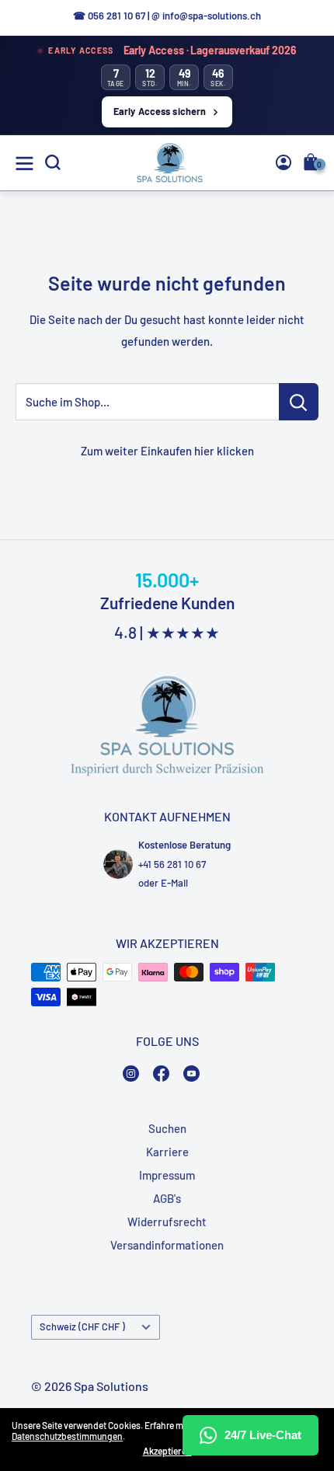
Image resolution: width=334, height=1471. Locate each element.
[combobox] (293, 281)
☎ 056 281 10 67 (109, 15)
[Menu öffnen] (24, 163)
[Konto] (283, 162)
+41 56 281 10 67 (172, 864)
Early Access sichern (160, 111)
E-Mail (174, 883)
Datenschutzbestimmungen (67, 1436)
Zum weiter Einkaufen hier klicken (167, 451)
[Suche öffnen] (53, 162)
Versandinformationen (167, 1245)
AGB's (167, 1198)
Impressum (167, 1175)
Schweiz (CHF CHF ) (82, 1326)
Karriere (167, 1152)
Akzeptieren (167, 1450)
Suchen (167, 1128)
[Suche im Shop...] (298, 401)
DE (290, 281)
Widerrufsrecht (167, 1222)
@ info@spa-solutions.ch (206, 15)
